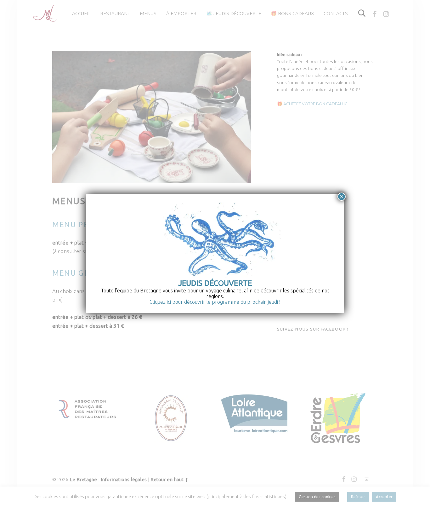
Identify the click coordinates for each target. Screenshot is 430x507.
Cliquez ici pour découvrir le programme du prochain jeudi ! (215, 302)
